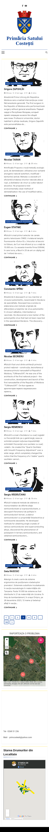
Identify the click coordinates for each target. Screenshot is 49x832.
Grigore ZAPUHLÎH (14, 89)
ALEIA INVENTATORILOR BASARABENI (19, 83)
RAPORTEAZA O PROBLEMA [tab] (25, 633)
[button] (31, 661)
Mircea (9, 93)
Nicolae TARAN (12, 159)
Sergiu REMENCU (13, 427)
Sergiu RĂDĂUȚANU (15, 494)
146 (6, 622)
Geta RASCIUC (11, 571)
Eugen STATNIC (12, 227)
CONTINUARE (9, 128)
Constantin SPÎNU (13, 288)
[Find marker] (7, 653)
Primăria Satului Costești (25, 40)
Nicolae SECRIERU (13, 356)
